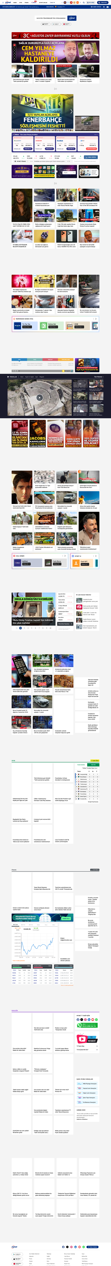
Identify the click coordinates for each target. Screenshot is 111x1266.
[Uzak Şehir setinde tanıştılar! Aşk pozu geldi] (63, 712)
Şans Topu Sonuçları (89, 1097)
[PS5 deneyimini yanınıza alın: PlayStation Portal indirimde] (44, 497)
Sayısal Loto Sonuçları (89, 1088)
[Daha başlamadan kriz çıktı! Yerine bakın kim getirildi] (21, 671)
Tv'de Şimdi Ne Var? (82, 1050)
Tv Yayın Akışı (80, 1046)
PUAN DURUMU (81, 765)
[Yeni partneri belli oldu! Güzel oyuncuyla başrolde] (22, 487)
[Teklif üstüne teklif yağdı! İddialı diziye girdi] (21, 1081)
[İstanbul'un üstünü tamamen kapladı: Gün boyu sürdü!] (81, 716)
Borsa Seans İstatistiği (69, 1254)
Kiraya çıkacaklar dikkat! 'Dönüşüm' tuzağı (93, 946)
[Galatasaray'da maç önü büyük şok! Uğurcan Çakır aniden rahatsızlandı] (12, 130)
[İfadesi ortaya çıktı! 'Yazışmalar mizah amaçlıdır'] (63, 1019)
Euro (46, 925)
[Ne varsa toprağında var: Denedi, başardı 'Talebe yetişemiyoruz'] (22, 1205)
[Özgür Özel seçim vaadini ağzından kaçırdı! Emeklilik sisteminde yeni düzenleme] (41, 130)
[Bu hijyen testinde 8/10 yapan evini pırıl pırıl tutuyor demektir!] (44, 281)
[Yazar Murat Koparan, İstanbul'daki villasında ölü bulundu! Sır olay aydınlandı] (42, 878)
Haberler (31, 1256)
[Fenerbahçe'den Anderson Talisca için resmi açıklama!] (33, 130)
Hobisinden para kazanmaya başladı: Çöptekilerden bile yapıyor (88, 1216)
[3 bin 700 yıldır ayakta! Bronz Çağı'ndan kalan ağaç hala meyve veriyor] (66, 215)
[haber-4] (73, 433)
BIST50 (23, 925)
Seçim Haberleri (51, 1263)
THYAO (56, 975)
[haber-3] (55, 433)
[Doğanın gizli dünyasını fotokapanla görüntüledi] (66, 518)
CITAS (13, 983)
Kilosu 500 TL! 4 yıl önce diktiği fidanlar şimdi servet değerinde (21, 1195)
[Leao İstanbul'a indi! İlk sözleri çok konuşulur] (63, 821)
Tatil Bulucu (84, 1261)
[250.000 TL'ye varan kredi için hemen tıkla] (31, 130)
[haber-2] (37, 433)
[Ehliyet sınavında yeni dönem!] (54, 130)
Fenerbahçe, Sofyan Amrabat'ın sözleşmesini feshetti (27, 7)
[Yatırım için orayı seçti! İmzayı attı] (63, 1070)
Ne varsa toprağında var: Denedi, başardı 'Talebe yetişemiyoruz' (20, 1216)
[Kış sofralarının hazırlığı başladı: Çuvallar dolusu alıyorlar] (21, 722)
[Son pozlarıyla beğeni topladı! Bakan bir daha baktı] (42, 1101)
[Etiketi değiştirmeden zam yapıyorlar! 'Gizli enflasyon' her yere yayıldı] (66, 929)
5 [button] (31, 628)
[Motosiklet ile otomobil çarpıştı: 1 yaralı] (66, 497)
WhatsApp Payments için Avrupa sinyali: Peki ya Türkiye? (87, 1174)
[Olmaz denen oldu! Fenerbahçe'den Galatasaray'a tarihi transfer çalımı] (60, 130)
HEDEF (35, 973)
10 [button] (50, 628)
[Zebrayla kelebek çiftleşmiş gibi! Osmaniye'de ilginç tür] (81, 682)
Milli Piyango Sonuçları (90, 1083)
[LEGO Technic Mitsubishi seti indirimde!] (44, 538)
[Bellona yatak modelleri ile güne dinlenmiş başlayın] (44, 1185)
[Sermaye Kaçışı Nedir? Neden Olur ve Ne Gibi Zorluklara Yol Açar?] (89, 195)
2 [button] (20, 628)
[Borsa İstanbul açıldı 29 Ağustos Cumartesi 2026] (21, 701)
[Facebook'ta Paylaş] (85, 1118)
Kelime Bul (84, 1256)
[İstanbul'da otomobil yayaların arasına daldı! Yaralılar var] (23, 130)
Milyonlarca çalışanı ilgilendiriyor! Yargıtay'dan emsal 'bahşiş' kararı (92, 913)
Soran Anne (84, 1258)
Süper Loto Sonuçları (89, 1093)
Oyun (83, 1254)
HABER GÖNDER (97, 7)
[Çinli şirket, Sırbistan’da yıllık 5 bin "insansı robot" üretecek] (19, 130)
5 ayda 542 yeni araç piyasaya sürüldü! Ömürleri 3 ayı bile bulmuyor (93, 935)
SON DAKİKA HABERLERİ (8, 7)
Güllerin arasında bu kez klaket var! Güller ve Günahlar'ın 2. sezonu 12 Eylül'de (65, 1175)
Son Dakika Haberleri (34, 1254)
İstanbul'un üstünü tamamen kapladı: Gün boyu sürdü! (93, 716)
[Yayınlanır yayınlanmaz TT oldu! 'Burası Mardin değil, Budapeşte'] (66, 195)
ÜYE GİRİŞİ (91, 2)
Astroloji (49, 1258)
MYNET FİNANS (21, 161)
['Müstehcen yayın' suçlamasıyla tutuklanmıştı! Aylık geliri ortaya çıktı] (89, 528)
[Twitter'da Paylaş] (89, 1118)
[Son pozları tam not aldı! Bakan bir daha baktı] (42, 1081)
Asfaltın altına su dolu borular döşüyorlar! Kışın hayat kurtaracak (93, 693)
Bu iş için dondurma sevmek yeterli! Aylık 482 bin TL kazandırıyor (92, 923)
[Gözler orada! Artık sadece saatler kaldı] (21, 889)
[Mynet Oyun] (44, 171)
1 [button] (16, 628)
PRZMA (14, 973)
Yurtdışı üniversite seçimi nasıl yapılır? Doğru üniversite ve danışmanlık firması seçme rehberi (44, 1216)
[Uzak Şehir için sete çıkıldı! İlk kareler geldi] (21, 1112)
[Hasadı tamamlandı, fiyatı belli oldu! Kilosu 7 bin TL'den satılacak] (63, 681)
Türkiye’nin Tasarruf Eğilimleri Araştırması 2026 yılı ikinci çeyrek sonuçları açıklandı (66, 1195)
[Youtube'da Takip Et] (92, 1019)
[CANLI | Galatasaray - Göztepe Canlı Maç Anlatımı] (42, 790)
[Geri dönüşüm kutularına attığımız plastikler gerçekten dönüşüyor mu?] (42, 660)
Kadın (30, 1263)
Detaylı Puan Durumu (93, 802)
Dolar (38, 925)
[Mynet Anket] (77, 2)
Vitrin (48, 1261)
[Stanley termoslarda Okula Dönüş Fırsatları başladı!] (89, 215)
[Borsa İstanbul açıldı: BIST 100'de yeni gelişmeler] (42, 722)
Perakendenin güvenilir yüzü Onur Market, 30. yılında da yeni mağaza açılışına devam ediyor (88, 1196)
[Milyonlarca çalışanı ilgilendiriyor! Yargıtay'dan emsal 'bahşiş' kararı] (81, 912)
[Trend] (65, 2)
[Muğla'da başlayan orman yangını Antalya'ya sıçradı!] (50, 130)
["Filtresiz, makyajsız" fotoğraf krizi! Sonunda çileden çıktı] (42, 1060)
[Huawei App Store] (17, 1264)
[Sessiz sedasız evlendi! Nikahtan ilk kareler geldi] (45, 130)
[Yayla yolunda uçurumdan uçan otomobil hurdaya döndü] (66, 538)
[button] (3, 2)
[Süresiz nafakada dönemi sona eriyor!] (56, 130)
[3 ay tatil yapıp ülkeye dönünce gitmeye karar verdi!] (63, 1040)
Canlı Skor (95, 760)
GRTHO (14, 980)
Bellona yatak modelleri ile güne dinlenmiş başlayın (43, 1194)
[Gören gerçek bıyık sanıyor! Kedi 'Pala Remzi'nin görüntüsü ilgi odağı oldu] (66, 477)
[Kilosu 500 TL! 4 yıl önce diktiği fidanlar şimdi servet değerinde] (22, 1185)
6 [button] (35, 628)
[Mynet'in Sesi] (22, 171)
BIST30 (31, 925)
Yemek (30, 1261)
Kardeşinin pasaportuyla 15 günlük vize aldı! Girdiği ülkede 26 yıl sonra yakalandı (93, 706)
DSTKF (35, 975)
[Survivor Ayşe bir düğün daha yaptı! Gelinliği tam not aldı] (22, 205)
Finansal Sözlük (68, 1258)
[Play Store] (17, 1254)
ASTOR (56, 978)
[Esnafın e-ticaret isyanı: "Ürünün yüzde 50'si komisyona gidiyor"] (81, 900)
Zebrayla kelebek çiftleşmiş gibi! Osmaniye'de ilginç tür (93, 682)
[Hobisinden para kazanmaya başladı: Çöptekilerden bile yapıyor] (89, 1205)
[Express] (74, 2)
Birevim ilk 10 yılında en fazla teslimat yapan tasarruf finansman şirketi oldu (44, 1174)
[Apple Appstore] (17, 1259)
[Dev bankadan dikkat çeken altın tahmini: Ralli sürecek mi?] (72, 130)
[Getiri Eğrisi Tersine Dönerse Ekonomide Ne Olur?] (89, 477)
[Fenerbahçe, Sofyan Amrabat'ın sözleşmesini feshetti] (21, 130)
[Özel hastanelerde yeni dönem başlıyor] (64, 130)
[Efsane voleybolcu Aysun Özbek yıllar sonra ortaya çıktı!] (62, 130)
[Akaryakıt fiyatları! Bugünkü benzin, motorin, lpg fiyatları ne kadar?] (66, 301)
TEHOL (56, 973)
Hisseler (66, 1261)
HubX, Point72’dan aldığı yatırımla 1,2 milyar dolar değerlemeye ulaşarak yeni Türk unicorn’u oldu (21, 1175)
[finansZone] (87, 365)
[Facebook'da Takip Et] (78, 1019)
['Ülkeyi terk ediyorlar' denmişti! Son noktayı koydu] (68, 130)
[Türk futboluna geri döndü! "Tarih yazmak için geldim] (42, 769)
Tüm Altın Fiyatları (63, 624)
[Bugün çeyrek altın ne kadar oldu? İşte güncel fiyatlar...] (22, 301)
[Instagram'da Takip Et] (85, 1019)
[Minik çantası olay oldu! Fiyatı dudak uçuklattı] (63, 1122)
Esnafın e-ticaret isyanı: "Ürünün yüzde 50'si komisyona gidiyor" (93, 901)
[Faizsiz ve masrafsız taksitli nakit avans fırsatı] (48, 130)
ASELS (56, 983)
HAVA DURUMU (50, 7)
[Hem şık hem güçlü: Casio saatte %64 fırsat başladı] (42, 681)
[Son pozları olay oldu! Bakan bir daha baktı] (21, 1029)
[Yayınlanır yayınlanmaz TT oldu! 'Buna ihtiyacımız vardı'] (63, 1101)
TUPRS (56, 980)
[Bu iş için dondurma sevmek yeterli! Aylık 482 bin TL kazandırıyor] (81, 923)
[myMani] (34, 2)
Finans (30, 1258)
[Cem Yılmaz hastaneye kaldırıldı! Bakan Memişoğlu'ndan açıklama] (55, 51)
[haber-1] (20, 433)
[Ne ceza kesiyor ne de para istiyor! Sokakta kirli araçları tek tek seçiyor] (89, 291)
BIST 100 (18, 928)
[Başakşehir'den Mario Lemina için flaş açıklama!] (39, 130)
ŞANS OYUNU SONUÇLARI (85, 1079)
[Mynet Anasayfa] (8, 2)
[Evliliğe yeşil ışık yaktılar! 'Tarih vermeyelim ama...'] (42, 1122)
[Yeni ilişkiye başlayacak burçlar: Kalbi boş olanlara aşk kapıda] (22, 281)
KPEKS (35, 978)
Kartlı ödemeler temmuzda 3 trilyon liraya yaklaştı (66, 1215)
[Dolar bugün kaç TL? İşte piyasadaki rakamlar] (44, 477)
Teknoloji (49, 1254)
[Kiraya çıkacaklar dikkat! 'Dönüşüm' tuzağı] (81, 946)
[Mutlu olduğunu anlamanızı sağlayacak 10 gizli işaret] (44, 215)
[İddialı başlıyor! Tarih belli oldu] (22, 518)
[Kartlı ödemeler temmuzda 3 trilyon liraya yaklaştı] (67, 1205)
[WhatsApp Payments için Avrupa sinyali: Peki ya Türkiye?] (89, 1164)
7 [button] (39, 628)
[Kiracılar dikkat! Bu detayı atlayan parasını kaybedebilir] (35, 130)
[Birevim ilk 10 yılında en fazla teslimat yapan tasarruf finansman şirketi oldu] (44, 1164)
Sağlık (48, 1256)
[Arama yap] (83, 2)
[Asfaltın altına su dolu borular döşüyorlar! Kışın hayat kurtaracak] (81, 694)
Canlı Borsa (96, 869)
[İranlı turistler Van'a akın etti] (70, 130)
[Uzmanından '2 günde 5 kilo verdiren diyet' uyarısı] (44, 301)
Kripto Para (67, 1263)
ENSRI (35, 983)
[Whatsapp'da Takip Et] (96, 1019)
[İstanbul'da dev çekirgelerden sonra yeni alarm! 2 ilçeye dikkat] (29, 130)
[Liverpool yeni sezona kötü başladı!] (42, 810)
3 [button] (24, 628)
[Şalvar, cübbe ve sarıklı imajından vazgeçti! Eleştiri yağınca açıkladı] (21, 1060)
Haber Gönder (93, 1247)
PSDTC (14, 975)
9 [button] (46, 628)
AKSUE (35, 980)
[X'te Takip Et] (67, 1247)
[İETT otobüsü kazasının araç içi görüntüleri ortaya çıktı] (42, 111)
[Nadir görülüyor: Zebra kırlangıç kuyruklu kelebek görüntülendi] (81, 728)
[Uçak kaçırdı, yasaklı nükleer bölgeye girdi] (15, 130)
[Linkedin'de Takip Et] (89, 1019)
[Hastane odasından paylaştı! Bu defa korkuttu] (66, 281)
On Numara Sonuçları (89, 1102)
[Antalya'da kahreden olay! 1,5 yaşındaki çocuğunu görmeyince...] (63, 660)
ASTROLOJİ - (69, 169)
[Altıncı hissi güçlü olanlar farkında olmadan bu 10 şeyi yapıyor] (89, 497)
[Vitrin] (68, 2)
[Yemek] (71, 2)
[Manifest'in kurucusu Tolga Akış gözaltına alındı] (42, 1040)
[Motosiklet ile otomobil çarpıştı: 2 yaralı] (42, 701)
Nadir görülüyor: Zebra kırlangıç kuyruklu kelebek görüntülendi (93, 727)
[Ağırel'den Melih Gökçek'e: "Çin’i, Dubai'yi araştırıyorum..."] (58, 130)
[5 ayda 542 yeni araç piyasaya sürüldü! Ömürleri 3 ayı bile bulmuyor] (81, 934)
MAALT (14, 978)
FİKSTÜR (93, 765)
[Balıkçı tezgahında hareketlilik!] (22, 538)
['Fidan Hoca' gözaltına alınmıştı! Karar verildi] (25, 130)
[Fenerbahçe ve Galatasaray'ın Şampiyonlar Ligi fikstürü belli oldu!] (43, 130)
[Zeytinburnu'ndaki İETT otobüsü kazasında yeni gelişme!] (44, 195)
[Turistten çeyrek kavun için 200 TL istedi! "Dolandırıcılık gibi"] (63, 878)
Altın (53, 925)
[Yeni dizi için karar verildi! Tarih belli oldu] (42, 1019)
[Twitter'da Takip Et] (81, 1019)
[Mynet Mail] (108, 7)
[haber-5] (91, 433)
